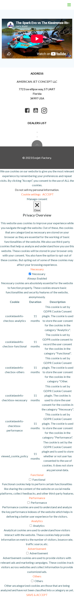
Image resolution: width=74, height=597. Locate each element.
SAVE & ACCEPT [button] (37, 594)
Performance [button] (37, 498)
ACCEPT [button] (48, 194)
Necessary (38, 274)
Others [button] (37, 576)
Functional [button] (37, 475)
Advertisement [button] (37, 548)
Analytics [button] (37, 521)
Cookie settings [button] (31, 194)
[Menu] (69, 5)
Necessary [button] (37, 269)
